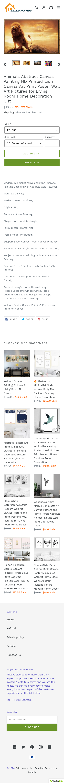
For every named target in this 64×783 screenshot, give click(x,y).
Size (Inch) (10, 137)
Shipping (9, 112)
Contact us (14, 654)
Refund (11, 628)
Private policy (15, 637)
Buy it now (32, 162)
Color (7, 123)
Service (11, 646)
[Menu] (58, 7)
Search (11, 619)
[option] (16, 63)
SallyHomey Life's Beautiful (30, 768)
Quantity (49, 137)
